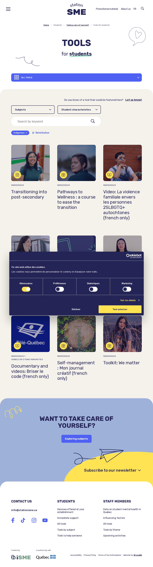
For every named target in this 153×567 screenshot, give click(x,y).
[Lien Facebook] (12, 520)
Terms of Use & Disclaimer (109, 555)
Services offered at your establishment (70, 511)
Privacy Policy (90, 555)
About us (125, 8)
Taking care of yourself (77, 25)
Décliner (76, 309)
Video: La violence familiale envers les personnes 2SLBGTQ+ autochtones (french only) (121, 204)
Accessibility (75, 555)
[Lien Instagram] (34, 520)
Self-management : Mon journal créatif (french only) (76, 370)
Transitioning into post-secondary (29, 194)
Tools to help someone (69, 535)
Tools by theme (111, 529)
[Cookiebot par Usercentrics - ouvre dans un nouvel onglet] (128, 256)
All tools (61, 523)
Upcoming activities (114, 535)
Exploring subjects (76, 438)
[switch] (59, 289)
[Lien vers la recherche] (142, 9)
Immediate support (68, 518)
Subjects (20, 109)
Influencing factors (114, 518)
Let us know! (133, 99)
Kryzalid (138, 555)
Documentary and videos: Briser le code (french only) (30, 371)
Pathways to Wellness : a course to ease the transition (76, 199)
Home (46, 25)
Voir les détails (128, 300)
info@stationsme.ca (24, 510)
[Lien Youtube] (45, 520)
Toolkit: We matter (121, 362)
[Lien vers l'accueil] (76, 9)
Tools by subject (66, 529)
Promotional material (107, 8)
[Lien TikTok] (23, 520)
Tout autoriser (120, 309)
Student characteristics (76, 109)
